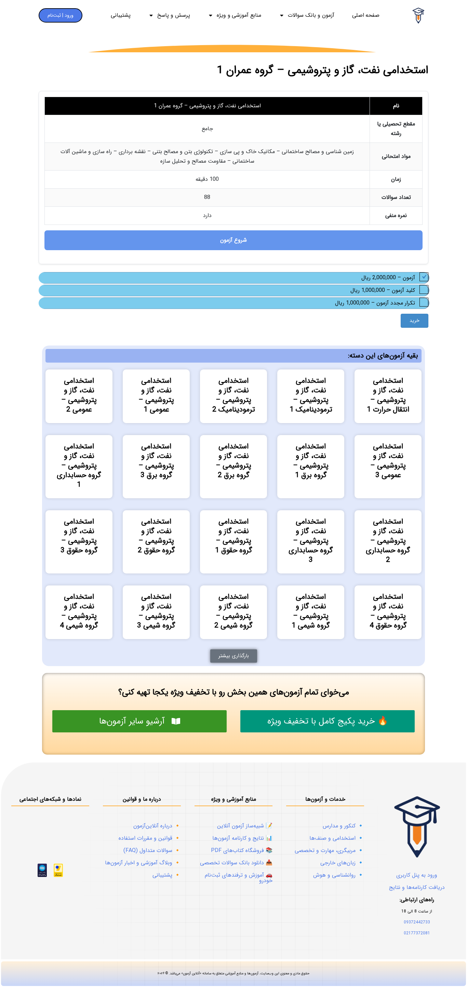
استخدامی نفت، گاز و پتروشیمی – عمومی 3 (388, 461)
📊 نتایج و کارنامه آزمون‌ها (242, 838)
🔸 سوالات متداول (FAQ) (152, 850)
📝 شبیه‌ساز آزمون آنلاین (244, 826)
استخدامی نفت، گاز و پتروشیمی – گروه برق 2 (233, 461)
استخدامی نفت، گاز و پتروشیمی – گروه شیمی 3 (156, 611)
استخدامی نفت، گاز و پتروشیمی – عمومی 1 (156, 395)
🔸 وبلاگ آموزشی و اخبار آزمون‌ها (143, 862)
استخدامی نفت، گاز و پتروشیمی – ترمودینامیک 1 (311, 395)
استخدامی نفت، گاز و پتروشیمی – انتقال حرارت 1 (388, 395)
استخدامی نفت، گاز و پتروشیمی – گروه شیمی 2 (233, 611)
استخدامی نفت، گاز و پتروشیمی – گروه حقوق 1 (233, 536)
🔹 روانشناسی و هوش (338, 875)
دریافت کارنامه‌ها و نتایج (417, 887)
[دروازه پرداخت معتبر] (58, 875)
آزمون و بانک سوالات (311, 15)
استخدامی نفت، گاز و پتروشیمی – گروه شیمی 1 (311, 611)
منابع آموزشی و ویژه (239, 15)
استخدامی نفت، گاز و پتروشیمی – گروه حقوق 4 (388, 611)
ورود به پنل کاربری (416, 875)
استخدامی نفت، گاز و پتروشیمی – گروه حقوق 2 (156, 536)
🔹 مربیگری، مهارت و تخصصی (329, 850)
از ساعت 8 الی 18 (416, 911)
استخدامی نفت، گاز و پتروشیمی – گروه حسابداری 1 (79, 465)
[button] (233, 656)
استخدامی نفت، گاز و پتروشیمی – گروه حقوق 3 (79, 536)
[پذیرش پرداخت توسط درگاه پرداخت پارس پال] (42, 875)
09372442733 (417, 922)
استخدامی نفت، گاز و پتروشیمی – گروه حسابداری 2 (388, 541)
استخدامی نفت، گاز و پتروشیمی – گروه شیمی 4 (79, 611)
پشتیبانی (121, 15)
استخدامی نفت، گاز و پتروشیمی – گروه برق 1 (311, 461)
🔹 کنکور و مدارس (343, 826)
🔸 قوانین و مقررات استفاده (150, 838)
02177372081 (417, 933)
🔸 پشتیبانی (166, 875)
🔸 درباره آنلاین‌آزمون (157, 826)
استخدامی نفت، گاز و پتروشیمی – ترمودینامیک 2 (233, 395)
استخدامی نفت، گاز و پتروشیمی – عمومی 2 (79, 395)
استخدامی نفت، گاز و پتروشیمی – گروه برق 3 (156, 461)
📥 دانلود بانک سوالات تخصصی (236, 862)
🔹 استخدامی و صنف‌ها (336, 838)
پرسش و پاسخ (173, 15)
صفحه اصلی (366, 15)
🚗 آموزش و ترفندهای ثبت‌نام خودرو (238, 878)
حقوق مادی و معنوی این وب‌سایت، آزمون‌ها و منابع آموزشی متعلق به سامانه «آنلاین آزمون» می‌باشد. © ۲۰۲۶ (233, 973)
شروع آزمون (233, 240)
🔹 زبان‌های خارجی (342, 862)
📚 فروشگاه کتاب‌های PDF (241, 850)
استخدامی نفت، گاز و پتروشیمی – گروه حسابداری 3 (311, 541)
